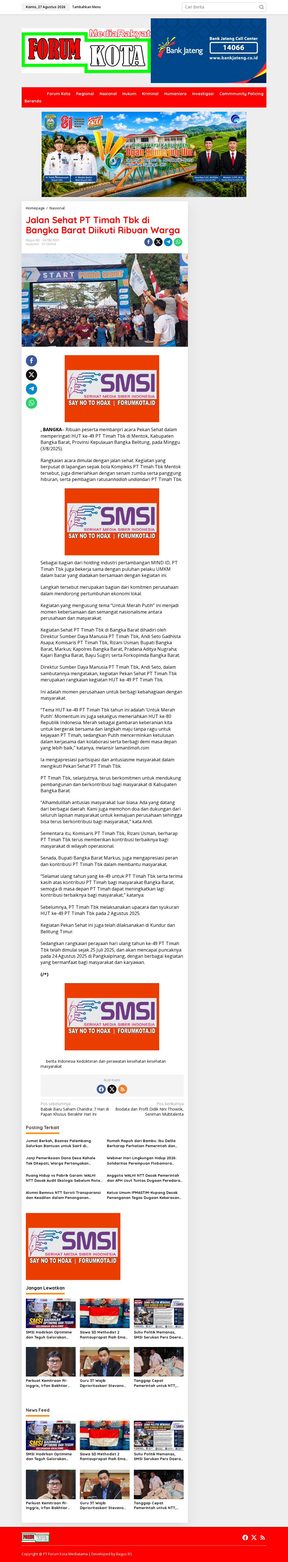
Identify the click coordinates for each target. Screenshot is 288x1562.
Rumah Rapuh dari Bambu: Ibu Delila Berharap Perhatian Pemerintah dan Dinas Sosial (141, 1143)
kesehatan (156, 1061)
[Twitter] (111, 1089)
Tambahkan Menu (86, 7)
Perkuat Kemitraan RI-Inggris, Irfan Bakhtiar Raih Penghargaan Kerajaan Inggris (47, 1383)
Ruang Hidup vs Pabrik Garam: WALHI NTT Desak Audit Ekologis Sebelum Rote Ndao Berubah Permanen (63, 1178)
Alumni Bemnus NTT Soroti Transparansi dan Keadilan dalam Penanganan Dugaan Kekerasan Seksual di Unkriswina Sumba (64, 1195)
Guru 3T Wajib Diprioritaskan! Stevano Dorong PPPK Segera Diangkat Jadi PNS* (102, 1383)
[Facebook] (101, 1089)
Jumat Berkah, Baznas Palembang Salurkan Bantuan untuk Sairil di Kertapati (58, 1143)
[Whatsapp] (178, 242)
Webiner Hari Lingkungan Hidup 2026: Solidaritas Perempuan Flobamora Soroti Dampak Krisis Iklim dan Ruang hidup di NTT (142, 1160)
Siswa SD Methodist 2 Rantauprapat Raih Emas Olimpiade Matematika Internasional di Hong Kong (103, 1335)
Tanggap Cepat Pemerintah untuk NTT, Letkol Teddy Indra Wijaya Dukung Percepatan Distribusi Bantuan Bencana (158, 1383)
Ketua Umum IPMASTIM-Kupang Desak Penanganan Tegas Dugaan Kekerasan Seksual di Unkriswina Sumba (143, 1195)
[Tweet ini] (158, 242)
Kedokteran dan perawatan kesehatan (111, 1061)
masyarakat (51, 1066)
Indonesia (66, 1061)
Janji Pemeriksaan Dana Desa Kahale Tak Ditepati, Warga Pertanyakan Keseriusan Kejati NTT (60, 1160)
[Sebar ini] (148, 242)
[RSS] (122, 1089)
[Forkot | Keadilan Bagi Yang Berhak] (86, 50)
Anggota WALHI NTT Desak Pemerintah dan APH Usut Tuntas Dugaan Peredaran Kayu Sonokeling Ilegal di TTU (145, 1178)
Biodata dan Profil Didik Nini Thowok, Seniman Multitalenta (149, 1108)
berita (51, 1061)
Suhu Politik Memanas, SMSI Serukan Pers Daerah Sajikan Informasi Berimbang (158, 1335)
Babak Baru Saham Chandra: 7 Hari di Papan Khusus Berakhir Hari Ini (74, 1108)
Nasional (32, 244)
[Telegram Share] (168, 242)
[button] (261, 7)
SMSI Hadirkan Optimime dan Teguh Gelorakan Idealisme (49, 1335)
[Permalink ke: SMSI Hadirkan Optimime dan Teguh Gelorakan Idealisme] (51, 1312)
